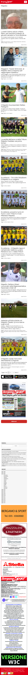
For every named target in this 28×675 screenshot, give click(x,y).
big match (8, 149)
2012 (4, 502)
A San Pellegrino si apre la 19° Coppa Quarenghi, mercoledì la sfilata (12, 457)
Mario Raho (19, 41)
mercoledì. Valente (11, 150)
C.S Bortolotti (13, 366)
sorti (24, 150)
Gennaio (5, 488)
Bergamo (5, 78)
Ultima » (16, 372)
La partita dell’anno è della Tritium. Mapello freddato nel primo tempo (14, 141)
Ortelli (16, 150)
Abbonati (14, 421)
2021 (4, 491)
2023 (4, 489)
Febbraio (5, 487)
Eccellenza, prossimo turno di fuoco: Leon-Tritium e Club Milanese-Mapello (12, 214)
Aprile (5, 484)
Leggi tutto (23, 44)
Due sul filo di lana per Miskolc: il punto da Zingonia (10, 451)
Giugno (5, 482)
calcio (8, 78)
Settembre (6, 478)
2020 (4, 493)
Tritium (2, 151)
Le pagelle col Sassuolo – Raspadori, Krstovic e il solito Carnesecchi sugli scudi (14, 463)
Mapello (15, 41)
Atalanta (9, 366)
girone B (2, 150)
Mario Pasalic (14, 331)
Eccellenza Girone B (18, 149)
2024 (4, 473)
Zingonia (8, 367)
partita (19, 150)
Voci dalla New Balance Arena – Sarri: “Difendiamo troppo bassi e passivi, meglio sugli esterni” (13, 462)
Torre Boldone (10, 42)
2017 (4, 496)
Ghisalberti (25, 149)
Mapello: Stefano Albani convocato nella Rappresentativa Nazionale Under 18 (13, 286)
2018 (4, 495)
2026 (4, 471)
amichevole (14, 330)
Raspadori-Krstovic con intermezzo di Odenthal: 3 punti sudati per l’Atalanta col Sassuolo (14, 465)
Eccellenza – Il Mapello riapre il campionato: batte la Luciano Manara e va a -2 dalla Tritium (13, 250)
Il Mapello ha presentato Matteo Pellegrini (13, 106)
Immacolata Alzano (6, 41)
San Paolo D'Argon (4, 42)
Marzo (5, 485)
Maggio (5, 483)
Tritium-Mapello (7, 151)
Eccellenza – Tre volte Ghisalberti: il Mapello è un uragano (14, 178)
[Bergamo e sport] (14, 513)
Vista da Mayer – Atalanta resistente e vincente (9, 460)
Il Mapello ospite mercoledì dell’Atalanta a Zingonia (11, 359)
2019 (4, 494)
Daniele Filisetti (19, 330)
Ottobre (5, 477)
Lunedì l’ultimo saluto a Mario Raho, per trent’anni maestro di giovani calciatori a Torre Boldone (13, 33)
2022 (4, 490)
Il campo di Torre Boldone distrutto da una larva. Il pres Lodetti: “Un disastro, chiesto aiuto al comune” (14, 454)
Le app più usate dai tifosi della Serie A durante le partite (11, 456)
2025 (4, 472)
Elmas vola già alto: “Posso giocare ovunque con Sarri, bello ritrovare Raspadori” (14, 452)
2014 (4, 500)
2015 (4, 499)
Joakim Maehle (5, 331)
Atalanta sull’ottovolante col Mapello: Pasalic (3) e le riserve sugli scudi (12, 322)
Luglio (5, 481)
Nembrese (23, 41)
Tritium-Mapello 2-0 (13, 151)
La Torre (12, 41)
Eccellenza (13, 149)
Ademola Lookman (8, 330)
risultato (21, 150)
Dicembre (6, 475)
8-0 (3, 330)
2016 (4, 497)
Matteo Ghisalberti (20, 331)
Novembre (6, 476)
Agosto (5, 479)
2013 (4, 501)
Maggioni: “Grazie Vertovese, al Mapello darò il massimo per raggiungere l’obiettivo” (12, 70)
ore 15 (5, 367)
